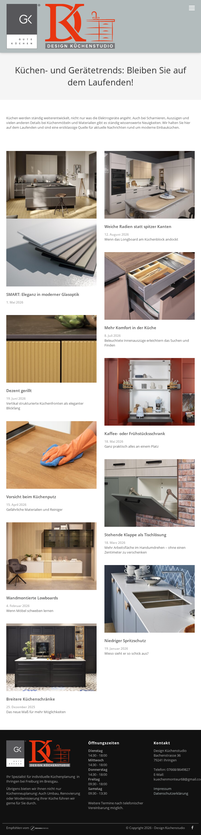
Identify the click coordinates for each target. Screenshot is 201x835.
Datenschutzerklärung (171, 793)
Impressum (162, 788)
